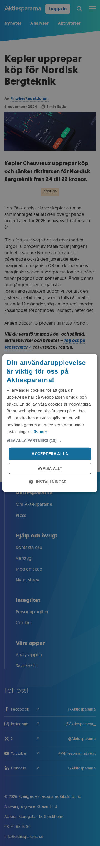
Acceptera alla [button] (50, 454)
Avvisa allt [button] (50, 469)
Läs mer (39, 431)
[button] (50, 440)
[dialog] (50, 423)
